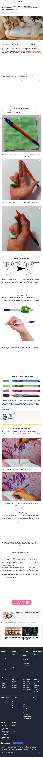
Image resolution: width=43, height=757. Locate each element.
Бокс (35, 656)
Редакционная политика (29, 746)
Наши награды (27, 747)
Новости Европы (26, 679)
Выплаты (14, 658)
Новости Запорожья (6, 664)
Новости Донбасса (6, 669)
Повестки (14, 699)
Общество (14, 651)
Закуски (14, 735)
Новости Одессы (5, 660)
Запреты (35, 706)
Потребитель (36, 681)
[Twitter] (38, 1)
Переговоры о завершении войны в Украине (11, 3)
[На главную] (21, 1)
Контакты (34, 747)
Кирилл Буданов (26, 710)
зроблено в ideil (39, 752)
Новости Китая (26, 687)
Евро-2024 (36, 662)
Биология (4, 683)
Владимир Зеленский (25, 700)
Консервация (15, 727)
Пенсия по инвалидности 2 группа (5, 728)
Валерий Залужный (27, 708)
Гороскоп (35, 679)
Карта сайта (11, 749)
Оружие (3, 706)
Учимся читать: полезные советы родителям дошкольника (26, 613)
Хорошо (27, 6)
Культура (35, 687)
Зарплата (14, 654)
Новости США (26, 681)
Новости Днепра (5, 658)
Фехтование (36, 664)
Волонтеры (4, 708)
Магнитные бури (37, 691)
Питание (14, 681)
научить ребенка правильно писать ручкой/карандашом (26, 51)
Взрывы (3, 702)
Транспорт (25, 657)
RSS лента (33, 749)
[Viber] (33, 1)
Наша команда (4, 749)
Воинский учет (15, 707)
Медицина (14, 662)
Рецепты (14, 722)
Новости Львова (5, 662)
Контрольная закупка (28, 3)
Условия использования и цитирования (9, 747)
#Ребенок (6, 622)
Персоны (24, 697)
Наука (2, 677)
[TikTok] (41, 1)
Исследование (15, 687)
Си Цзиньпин (25, 704)
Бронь (13, 701)
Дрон (3, 685)
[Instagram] (40, 1)
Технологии (4, 679)
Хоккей (35, 660)
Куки (21, 6)
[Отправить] (14, 1)
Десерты (14, 731)
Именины (36, 710)
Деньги (24, 655)
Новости (3, 651)
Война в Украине (5, 697)
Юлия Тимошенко (26, 714)
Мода (35, 683)
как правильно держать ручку (33, 52)
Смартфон (4, 687)
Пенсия (3, 722)
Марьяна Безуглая (27, 716)
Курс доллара (26, 663)
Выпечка (14, 725)
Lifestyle (35, 677)
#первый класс (7, 623)
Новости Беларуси (27, 689)
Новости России (26, 683)
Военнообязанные (16, 705)
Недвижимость (26, 659)
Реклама (21, 747)
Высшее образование (15, 667)
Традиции (36, 704)
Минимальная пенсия (5, 735)
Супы (13, 729)
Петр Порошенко (26, 712)
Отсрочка (14, 703)
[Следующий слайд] (42, 4)
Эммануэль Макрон (27, 706)
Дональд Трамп (26, 702)
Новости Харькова (5, 656)
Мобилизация (15, 697)
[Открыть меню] (2, 1)
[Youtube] (36, 1)
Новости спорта (37, 651)
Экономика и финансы (25, 652)
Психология (14, 685)
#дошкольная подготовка (24, 622)
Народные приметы (38, 702)
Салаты (14, 733)
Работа (13, 656)
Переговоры (4, 704)
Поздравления (37, 693)
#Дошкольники (15, 622)
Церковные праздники (36, 700)
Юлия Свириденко (27, 718)
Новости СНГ (26, 685)
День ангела (36, 708)
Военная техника (5, 710)
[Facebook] (31, 1)
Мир (23, 677)
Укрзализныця (26, 665)
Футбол (35, 654)
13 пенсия (4, 725)
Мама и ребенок (15, 679)
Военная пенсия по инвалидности (6, 732)
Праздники (36, 697)
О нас (2, 746)
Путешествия (36, 685)
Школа (14, 412)
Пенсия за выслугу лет (6, 738)
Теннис (35, 658)
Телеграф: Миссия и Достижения (22, 749)
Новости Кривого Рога (5, 667)
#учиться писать (34, 622)
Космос (3, 681)
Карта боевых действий (5, 700)
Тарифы (24, 661)
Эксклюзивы (38, 3)
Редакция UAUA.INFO (8, 12)
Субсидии (14, 660)
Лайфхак (35, 689)
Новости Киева (5, 654)
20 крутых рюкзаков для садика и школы (24, 413)
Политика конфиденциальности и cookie (13, 746)
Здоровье (14, 677)
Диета (13, 683)
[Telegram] (35, 1)
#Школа (10, 622)
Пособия (14, 669)
